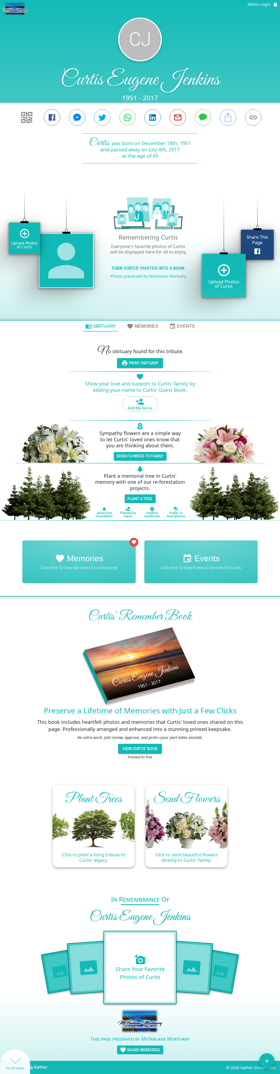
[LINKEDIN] (152, 117)
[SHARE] (228, 117)
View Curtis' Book (140, 749)
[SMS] (203, 117)
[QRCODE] (27, 117)
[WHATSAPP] (127, 117)
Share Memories (143, 1050)
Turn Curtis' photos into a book (148, 268)
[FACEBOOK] (52, 117)
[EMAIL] (178, 117)
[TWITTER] (102, 117)
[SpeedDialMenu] (267, 1061)
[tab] (100, 326)
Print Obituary (143, 363)
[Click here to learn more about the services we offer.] (140, 1022)
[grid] (140, 251)
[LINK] (253, 117)
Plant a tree (139, 499)
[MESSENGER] (77, 117)
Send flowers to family (139, 456)
